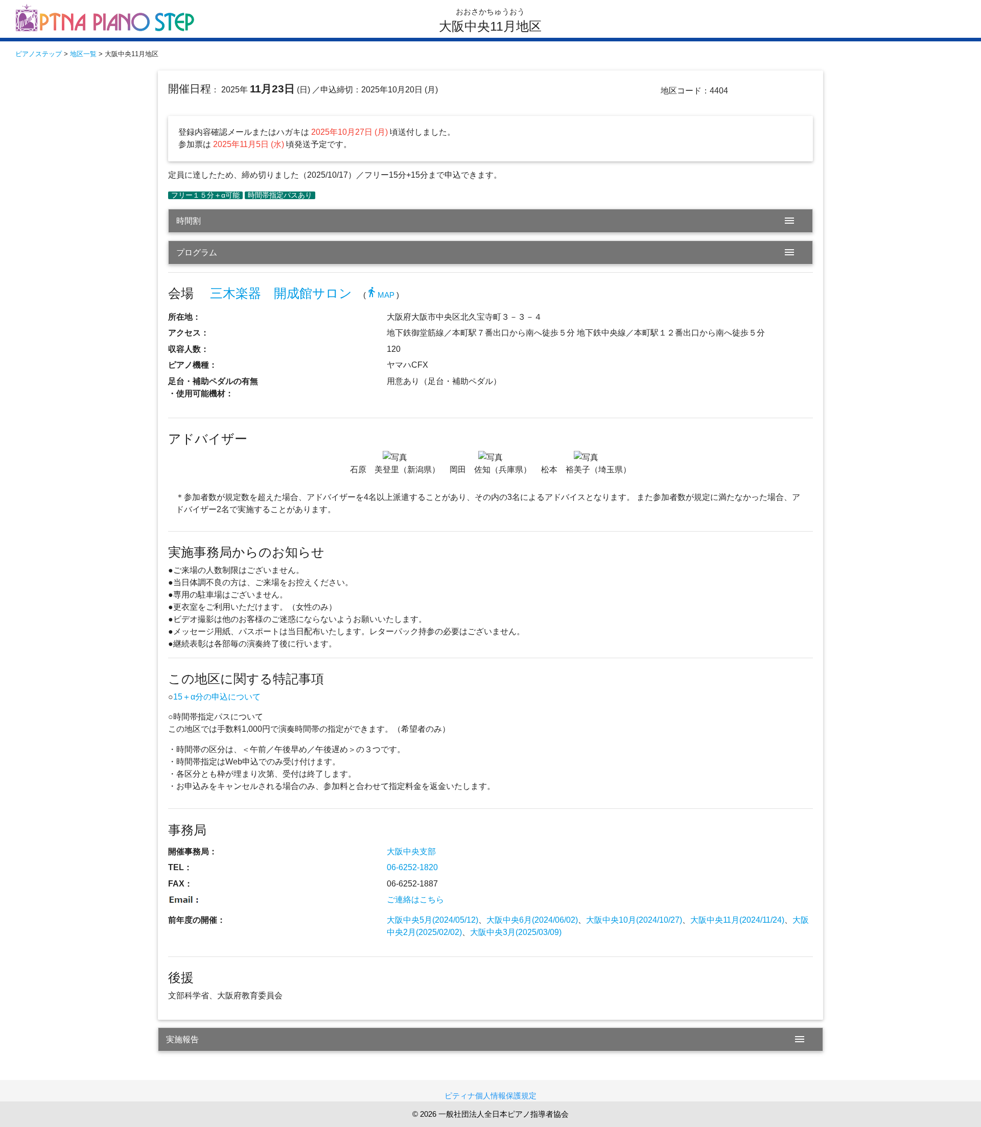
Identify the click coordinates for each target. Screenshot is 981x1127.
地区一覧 (83, 54)
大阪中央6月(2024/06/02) (532, 920)
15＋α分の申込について (217, 696)
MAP (380, 295)
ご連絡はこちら (415, 899)
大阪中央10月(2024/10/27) (634, 920)
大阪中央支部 (411, 851)
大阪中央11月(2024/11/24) (737, 920)
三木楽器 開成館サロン (281, 293)
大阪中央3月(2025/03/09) (516, 932)
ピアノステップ (38, 54)
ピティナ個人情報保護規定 (490, 1095)
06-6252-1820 (412, 867)
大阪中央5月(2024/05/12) (432, 920)
